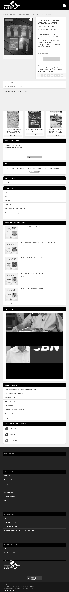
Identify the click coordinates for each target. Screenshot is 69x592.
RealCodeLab (14, 584)
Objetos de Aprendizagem (12, 213)
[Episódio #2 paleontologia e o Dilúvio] (11, 269)
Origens (7, 418)
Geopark (59, 69)
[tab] (34, 83)
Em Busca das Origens (9, 496)
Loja (8, 14)
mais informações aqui (15, 147)
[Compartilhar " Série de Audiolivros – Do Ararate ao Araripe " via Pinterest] (48, 75)
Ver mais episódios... (11, 303)
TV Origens (6, 484)
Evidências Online (10, 401)
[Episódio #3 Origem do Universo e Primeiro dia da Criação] (11, 253)
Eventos (7, 200)
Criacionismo (9, 405)
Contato (5, 548)
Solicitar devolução (9, 552)
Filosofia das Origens (9, 480)
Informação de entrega (10, 522)
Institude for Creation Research (14, 409)
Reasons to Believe (10, 414)
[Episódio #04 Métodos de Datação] (11, 238)
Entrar (7, 182)
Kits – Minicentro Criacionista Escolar (16, 208)
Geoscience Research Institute (14, 393)
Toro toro (50, 71)
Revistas (7, 196)
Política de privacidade (10, 526)
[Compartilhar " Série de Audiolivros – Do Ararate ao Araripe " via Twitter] (45, 75)
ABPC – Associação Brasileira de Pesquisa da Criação (20, 389)
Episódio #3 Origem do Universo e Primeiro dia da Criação (38, 242)
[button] (30, 19)
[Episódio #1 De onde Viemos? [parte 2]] (11, 284)
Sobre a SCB (6, 518)
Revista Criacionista (9, 488)
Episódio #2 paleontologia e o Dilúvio (32, 257)
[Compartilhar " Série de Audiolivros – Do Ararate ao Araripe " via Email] (58, 75)
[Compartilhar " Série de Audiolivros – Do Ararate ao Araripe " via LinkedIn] (52, 75)
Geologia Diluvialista (50, 69)
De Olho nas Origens (9, 492)
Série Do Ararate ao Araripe (22, 14)
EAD (4, 500)
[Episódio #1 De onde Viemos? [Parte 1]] (11, 300)
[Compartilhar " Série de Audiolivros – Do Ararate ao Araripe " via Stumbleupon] (55, 75)
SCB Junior (8, 217)
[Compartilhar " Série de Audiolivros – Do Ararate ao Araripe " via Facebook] (42, 75)
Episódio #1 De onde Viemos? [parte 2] (32, 273)
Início (4, 14)
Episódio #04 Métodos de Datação (31, 227)
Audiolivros (12, 14)
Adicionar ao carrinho (51, 59)
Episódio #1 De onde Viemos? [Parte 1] (32, 288)
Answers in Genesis (10, 397)
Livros (6, 192)
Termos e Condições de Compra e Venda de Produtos (19, 530)
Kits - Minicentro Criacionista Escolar (48, 66)
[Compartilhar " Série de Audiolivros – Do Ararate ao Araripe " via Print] (62, 75)
